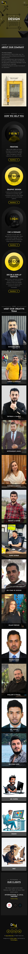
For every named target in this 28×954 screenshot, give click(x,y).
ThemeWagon (13, 940)
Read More (13, 159)
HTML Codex (13, 938)
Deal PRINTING (9, 935)
